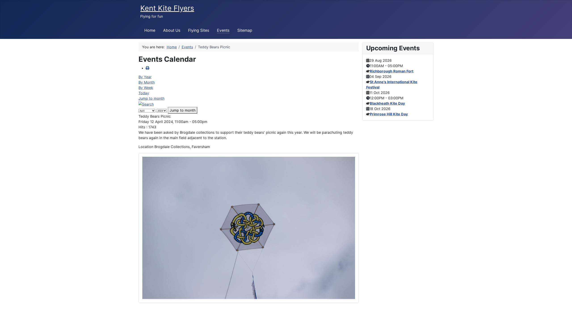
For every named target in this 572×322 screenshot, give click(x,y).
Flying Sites (198, 30)
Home (149, 30)
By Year (145, 77)
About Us (171, 30)
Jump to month (151, 98)
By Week (146, 87)
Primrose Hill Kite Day (389, 114)
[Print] (147, 68)
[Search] (146, 104)
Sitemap (244, 30)
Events (223, 30)
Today (144, 93)
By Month (147, 82)
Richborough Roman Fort (391, 71)
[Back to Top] (564, 313)
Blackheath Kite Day (387, 103)
